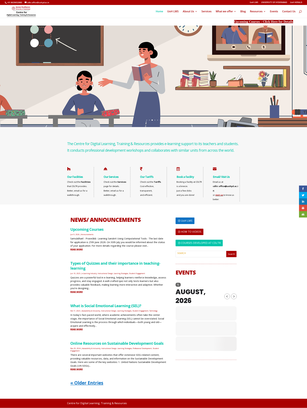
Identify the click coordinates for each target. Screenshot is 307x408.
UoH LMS (254, 2)
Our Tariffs (146, 177)
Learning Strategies (121, 273)
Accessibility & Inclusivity (91, 311)
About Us (188, 11)
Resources (256, 11)
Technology (153, 311)
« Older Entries (86, 383)
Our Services (111, 177)
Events (274, 11)
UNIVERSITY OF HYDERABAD (274, 2)
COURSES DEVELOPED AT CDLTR (201, 243)
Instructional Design (105, 273)
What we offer (224, 11)
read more (76, 249)
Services (206, 11)
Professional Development (142, 348)
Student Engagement (137, 273)
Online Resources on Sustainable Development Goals (116, 343)
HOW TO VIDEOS (191, 231)
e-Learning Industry (89, 273)
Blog (243, 11)
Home (159, 11)
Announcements (87, 234)
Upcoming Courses (86, 229)
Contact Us (288, 11)
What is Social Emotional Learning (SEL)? (105, 305)
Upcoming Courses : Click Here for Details (252, 21)
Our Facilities (75, 177)
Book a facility (185, 177)
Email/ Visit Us (221, 177)
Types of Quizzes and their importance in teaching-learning (115, 265)
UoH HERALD (296, 2)
